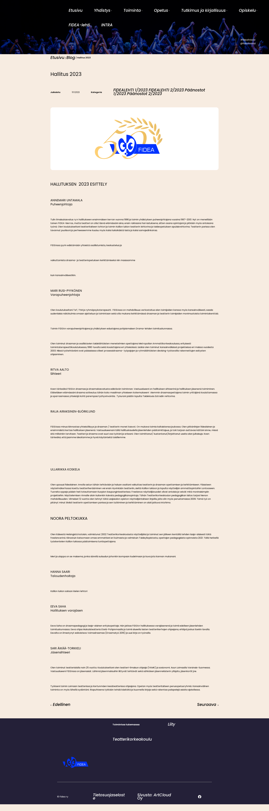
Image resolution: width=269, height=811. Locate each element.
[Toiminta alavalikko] (141, 10)
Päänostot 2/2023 (144, 93)
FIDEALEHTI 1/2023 (130, 90)
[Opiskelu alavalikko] (256, 10)
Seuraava (206, 704)
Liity (171, 724)
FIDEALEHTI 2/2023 (166, 90)
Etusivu (57, 57)
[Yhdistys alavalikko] (111, 10)
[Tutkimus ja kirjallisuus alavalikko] (226, 10)
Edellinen (61, 704)
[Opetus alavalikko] (169, 10)
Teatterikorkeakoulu (132, 739)
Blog (70, 57)
